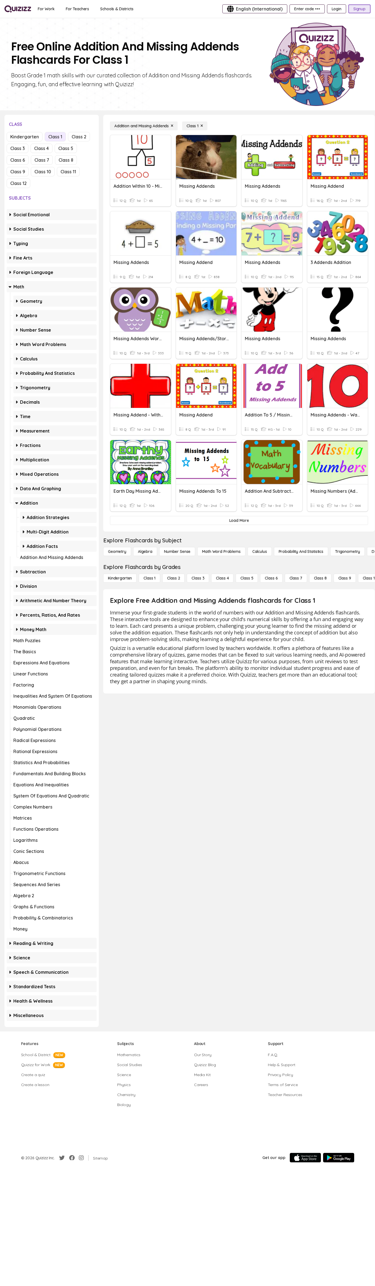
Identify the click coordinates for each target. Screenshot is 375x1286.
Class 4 (41, 148)
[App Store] (305, 1157)
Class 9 (17, 171)
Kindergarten (24, 136)
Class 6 (17, 160)
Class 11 (68, 171)
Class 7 (41, 160)
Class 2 (79, 136)
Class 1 (55, 136)
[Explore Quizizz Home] (17, 8)
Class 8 (66, 160)
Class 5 (65, 148)
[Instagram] (81, 1157)
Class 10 (42, 171)
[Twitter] (62, 1157)
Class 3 (17, 148)
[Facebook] (72, 1157)
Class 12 (18, 183)
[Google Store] (338, 1157)
